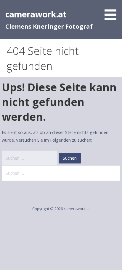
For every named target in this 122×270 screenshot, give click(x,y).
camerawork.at (36, 14)
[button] (112, 11)
